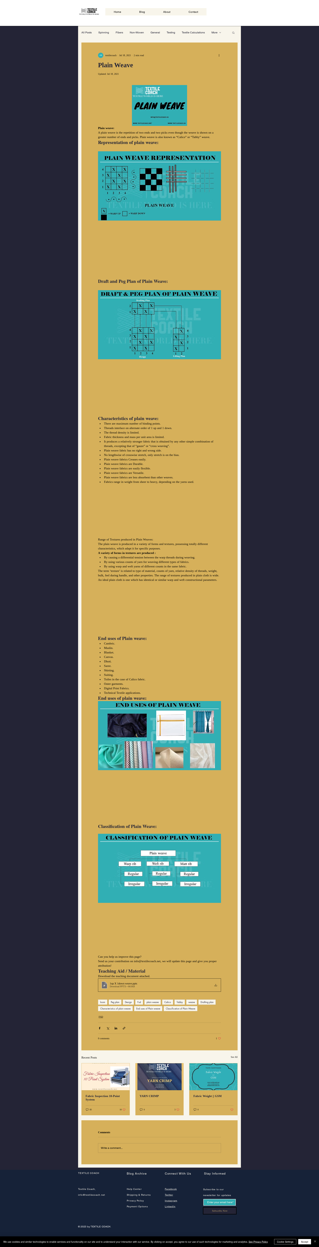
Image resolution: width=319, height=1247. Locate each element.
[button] (233, 32)
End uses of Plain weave (148, 1008)
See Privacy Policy (258, 1241)
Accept (304, 1241)
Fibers (119, 32)
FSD (101, 1017)
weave (191, 1002)
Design (128, 1002)
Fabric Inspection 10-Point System (103, 1097)
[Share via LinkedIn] (115, 1028)
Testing (171, 32)
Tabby (180, 1002)
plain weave (153, 1002)
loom (102, 1002)
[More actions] (219, 55)
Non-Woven (137, 32)
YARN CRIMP (149, 1096)
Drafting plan (207, 1002)
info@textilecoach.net (91, 1195)
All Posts (86, 32)
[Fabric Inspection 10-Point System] (106, 1076)
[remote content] (159, 250)
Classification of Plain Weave (180, 1008)
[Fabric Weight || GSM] (213, 1076)
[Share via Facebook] (99, 1028)
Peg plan (115, 1002)
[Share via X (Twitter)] (107, 1028)
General (155, 32)
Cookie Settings (285, 1241)
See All (234, 1057)
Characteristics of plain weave (115, 1008)
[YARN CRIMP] (160, 1076)
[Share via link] (124, 1028)
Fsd (139, 1002)
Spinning (103, 32)
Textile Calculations (193, 32)
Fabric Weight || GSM (207, 1096)
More (214, 32)
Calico (167, 1002)
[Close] (315, 1241)
